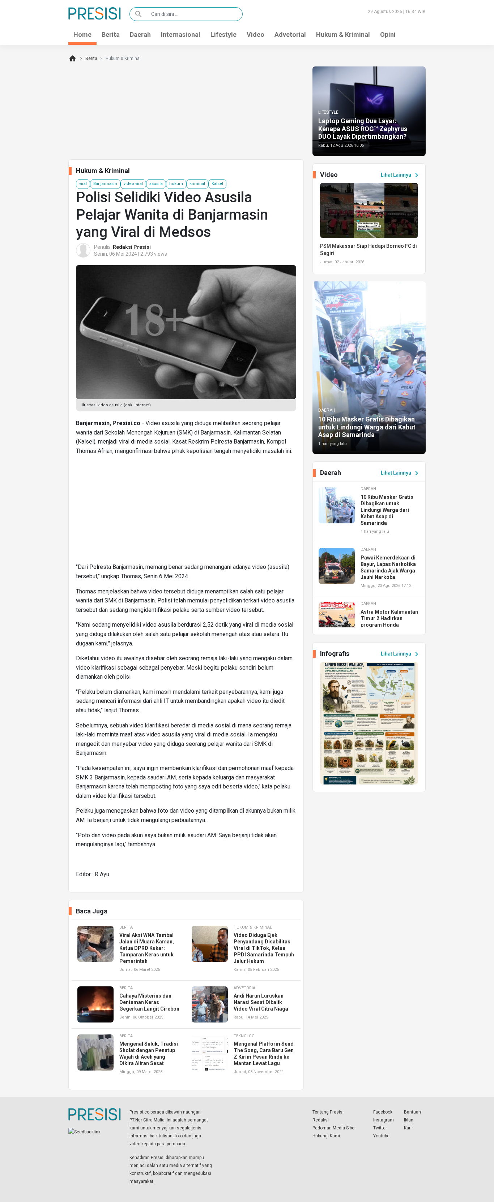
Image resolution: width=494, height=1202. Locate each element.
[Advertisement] (186, 511)
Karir (408, 1127)
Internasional (180, 34)
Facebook (382, 1112)
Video (255, 34)
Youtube (381, 1135)
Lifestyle (223, 34)
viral (83, 183)
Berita (111, 34)
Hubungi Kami (326, 1135)
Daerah (140, 34)
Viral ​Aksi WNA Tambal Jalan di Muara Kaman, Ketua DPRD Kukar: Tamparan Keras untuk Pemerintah (146, 948)
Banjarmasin (105, 183)
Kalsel (217, 183)
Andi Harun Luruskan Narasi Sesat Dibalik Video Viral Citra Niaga (261, 1002)
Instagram (383, 1120)
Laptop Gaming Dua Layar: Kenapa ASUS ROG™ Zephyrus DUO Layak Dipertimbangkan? (362, 128)
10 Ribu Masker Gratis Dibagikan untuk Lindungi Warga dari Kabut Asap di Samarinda (367, 426)
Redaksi (320, 1120)
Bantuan (412, 1112)
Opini (388, 34)
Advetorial (290, 34)
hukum (176, 183)
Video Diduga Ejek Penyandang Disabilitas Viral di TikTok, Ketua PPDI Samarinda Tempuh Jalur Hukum (264, 948)
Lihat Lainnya (401, 175)
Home (82, 34)
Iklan (408, 1120)
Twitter (380, 1127)
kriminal (197, 183)
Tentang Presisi (328, 1112)
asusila (156, 183)
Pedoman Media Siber (334, 1127)
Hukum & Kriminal (343, 34)
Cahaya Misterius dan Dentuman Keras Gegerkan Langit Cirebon (149, 1002)
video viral (133, 183)
